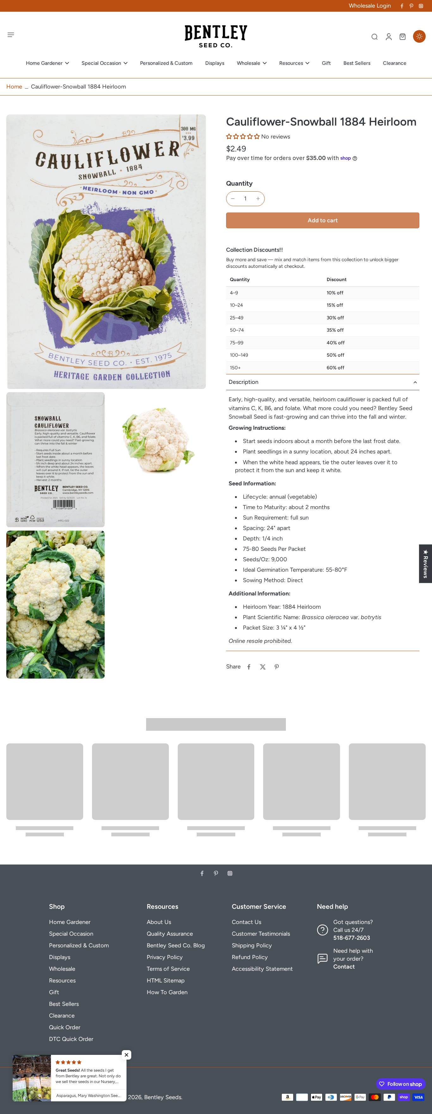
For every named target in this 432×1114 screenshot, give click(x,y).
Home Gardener (69, 922)
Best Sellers (64, 1003)
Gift (54, 992)
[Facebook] (402, 6)
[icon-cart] (402, 36)
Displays (59, 957)
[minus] (232, 198)
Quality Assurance (170, 933)
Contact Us (246, 922)
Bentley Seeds (162, 1097)
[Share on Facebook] (249, 667)
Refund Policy (250, 957)
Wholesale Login (370, 5)
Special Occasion (71, 933)
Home (14, 86)
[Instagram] (421, 6)
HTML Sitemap (166, 980)
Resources (62, 980)
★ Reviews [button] (425, 563)
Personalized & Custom (79, 945)
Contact (344, 966)
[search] (374, 36)
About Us (159, 922)
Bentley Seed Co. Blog (176, 945)
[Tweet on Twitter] (263, 667)
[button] (243, 136)
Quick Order (64, 1027)
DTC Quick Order (71, 1039)
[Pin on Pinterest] (277, 667)
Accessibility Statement (262, 968)
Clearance (62, 1015)
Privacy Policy (165, 957)
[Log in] (388, 36)
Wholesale (62, 968)
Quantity (239, 183)
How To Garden (167, 992)
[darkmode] (419, 36)
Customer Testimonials (261, 933)
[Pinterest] (411, 6)
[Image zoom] (106, 251)
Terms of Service (168, 968)
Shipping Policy (252, 945)
